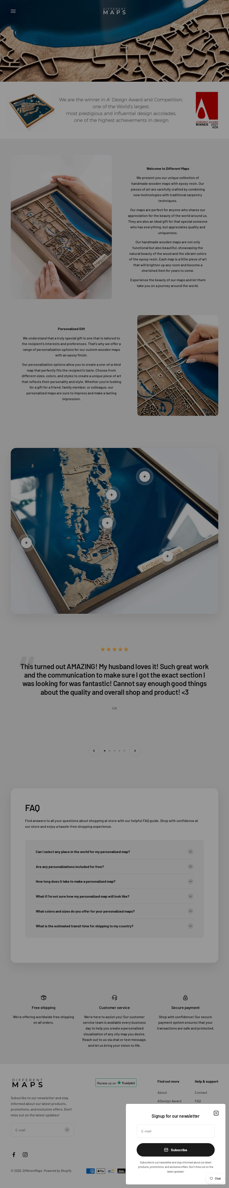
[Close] (216, 1113)
